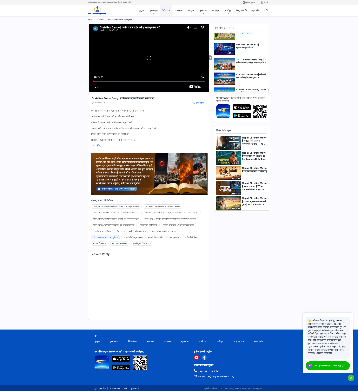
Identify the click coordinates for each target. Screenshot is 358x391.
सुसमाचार (203, 10)
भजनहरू (178, 10)
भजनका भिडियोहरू (99, 243)
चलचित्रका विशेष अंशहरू (142, 243)
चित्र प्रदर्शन (241, 10)
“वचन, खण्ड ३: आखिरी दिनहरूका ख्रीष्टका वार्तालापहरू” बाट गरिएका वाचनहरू (171, 212)
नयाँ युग (228, 10)
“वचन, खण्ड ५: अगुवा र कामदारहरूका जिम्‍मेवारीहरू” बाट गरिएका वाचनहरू (170, 219)
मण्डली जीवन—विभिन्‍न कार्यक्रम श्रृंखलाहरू (163, 237)
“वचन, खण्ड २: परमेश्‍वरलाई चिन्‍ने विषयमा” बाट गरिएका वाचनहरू (115, 212)
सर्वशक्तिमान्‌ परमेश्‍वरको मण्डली (236, 388)
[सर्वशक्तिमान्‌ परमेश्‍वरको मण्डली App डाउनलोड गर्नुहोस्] (102, 362)
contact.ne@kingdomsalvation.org (216, 376)
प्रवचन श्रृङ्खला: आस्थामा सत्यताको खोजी (178, 225)
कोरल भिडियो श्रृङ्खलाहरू (133, 237)
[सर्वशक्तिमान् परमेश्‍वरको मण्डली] (97, 10)
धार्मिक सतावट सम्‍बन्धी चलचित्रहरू (164, 231)
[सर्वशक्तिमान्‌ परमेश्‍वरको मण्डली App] (223, 111)
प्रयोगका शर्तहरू (100, 388)
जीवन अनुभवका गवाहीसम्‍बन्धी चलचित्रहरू (131, 231)
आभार (125, 388)
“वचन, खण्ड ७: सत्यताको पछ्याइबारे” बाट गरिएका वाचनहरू (113, 225)
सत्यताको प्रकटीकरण (119, 243)
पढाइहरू (191, 10)
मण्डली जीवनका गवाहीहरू (102, 231)
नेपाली (266, 2)
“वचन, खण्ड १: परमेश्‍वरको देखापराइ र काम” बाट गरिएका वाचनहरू (116, 206)
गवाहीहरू (216, 10)
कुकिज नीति (135, 388)
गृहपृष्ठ (141, 10)
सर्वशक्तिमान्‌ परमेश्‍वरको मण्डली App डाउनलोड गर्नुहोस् (119, 351)
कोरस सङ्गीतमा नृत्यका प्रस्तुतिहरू (120, 19)
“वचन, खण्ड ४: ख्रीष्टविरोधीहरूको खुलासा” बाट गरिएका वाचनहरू (116, 219)
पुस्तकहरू (154, 10)
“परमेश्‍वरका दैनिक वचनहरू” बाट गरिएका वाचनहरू (162, 206)
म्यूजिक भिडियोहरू (191, 237)
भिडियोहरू (166, 10)
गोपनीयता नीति (115, 388)
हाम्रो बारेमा (255, 10)
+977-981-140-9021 (208, 370)
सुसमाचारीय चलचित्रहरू (148, 225)
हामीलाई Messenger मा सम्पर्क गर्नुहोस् (328, 365)
